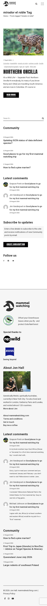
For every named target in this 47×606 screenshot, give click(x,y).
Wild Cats (33, 67)
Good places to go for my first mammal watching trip (23, 155)
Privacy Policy (9, 593)
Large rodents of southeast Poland (21, 565)
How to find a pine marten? (17, 167)
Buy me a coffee (10, 425)
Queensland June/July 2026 (17, 557)
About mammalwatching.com (16, 415)
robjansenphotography (11, 67)
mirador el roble (23, 63)
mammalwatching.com (27, 590)
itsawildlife (13, 63)
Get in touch (8, 422)
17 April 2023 (7, 60)
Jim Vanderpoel (16, 195)
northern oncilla (33, 63)
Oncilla (41, 63)
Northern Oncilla (20, 71)
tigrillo (27, 67)
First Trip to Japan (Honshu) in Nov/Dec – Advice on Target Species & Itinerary (23, 548)
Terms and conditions (13, 419)
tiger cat (21, 67)
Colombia (6, 63)
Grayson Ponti (16, 183)
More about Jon (10, 408)
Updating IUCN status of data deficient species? (22, 142)
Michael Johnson (17, 503)
